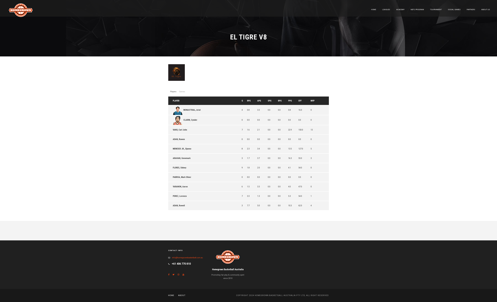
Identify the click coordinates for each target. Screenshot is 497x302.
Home (373, 10)
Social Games (454, 10)
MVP (313, 100)
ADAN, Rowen (179, 139)
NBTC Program (417, 10)
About (182, 295)
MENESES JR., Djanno (182, 148)
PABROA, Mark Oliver (182, 177)
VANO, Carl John (180, 130)
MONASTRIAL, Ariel (192, 110)
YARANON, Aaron (180, 186)
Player (176, 100)
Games (182, 91)
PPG (290, 100)
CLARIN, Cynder (190, 120)
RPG (249, 100)
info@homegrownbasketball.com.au (187, 257)
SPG (269, 100)
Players (173, 91)
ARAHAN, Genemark (182, 158)
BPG (280, 100)
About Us (485, 10)
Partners (471, 10)
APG (259, 100)
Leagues (386, 10)
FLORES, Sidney (179, 167)
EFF (300, 100)
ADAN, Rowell (179, 205)
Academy (400, 10)
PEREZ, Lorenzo (180, 196)
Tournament (436, 10)
